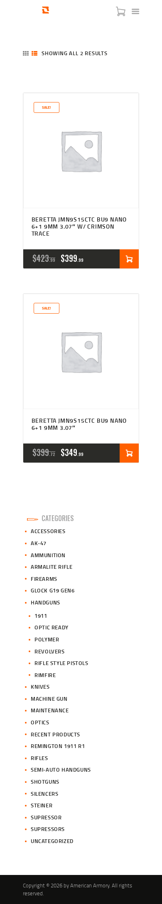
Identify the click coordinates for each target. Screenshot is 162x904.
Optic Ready (51, 627)
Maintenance (50, 710)
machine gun (49, 698)
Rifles (39, 758)
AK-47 (39, 543)
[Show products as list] (34, 53)
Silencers (44, 793)
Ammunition (48, 555)
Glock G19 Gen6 (52, 590)
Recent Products (55, 734)
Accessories (48, 531)
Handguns (45, 602)
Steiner (41, 805)
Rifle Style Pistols (61, 663)
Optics (40, 722)
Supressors (48, 829)
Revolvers (49, 651)
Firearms (44, 578)
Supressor (46, 817)
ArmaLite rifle (51, 566)
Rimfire (45, 675)
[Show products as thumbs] (26, 53)
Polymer (46, 639)
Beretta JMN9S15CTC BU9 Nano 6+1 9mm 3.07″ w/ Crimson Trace (79, 226)
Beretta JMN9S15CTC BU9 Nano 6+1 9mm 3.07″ (79, 424)
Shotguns (45, 781)
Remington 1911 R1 (58, 746)
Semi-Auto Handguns (61, 769)
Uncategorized (52, 841)
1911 (40, 615)
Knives (40, 686)
